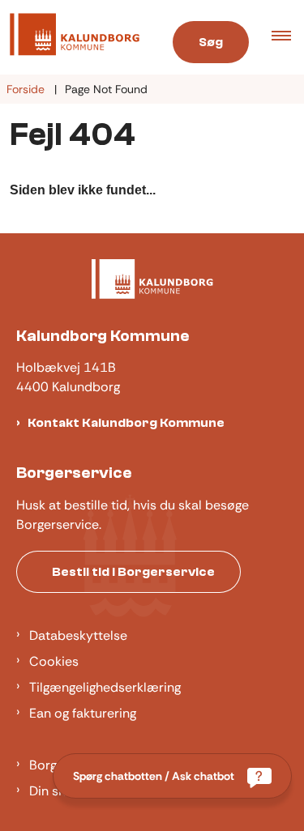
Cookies (54, 661)
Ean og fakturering (82, 713)
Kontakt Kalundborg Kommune (126, 423)
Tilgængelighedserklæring (105, 687)
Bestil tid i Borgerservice (133, 572)
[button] (288, 37)
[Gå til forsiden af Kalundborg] (75, 37)
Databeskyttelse (78, 635)
